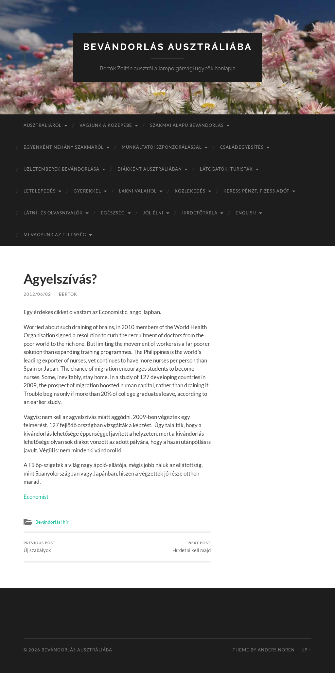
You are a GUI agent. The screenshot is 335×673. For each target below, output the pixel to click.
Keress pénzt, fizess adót (256, 190)
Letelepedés (40, 190)
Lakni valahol (138, 190)
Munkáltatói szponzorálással (162, 147)
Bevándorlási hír (52, 522)
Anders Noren (276, 649)
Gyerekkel (87, 190)
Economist (36, 496)
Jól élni (153, 212)
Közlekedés (190, 190)
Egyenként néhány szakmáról (64, 147)
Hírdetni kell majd (191, 547)
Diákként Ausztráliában (149, 169)
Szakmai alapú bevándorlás (187, 125)
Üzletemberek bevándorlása (61, 169)
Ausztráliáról (43, 125)
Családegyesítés (242, 147)
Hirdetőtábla (200, 212)
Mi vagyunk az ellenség (55, 234)
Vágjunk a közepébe (105, 125)
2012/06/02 (37, 294)
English (246, 212)
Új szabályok (40, 547)
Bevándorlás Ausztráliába (167, 47)
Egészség (113, 212)
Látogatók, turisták (226, 169)
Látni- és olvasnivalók (53, 212)
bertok (68, 294)
